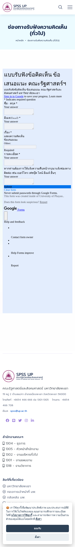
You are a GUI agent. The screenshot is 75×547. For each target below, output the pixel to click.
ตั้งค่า (39, 518)
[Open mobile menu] (70, 7)
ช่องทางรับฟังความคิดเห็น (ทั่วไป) (43, 40)
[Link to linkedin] (32, 420)
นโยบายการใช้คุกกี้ (21, 515)
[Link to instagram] (26, 420)
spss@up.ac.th (18, 411)
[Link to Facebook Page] (7, 420)
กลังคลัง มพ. (15, 497)
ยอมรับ (37, 528)
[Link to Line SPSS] (13, 420)
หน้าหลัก (20, 40)
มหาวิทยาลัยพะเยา (18, 486)
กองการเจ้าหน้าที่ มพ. (21, 491)
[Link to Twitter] (20, 420)
